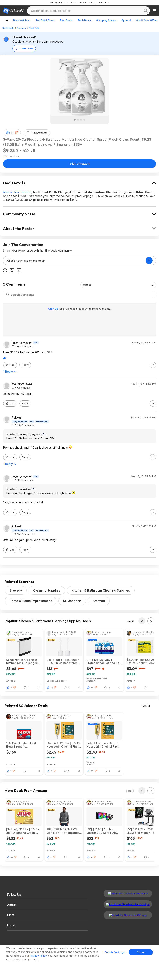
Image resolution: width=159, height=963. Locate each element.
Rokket (16, 417)
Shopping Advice (106, 20)
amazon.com (23, 192)
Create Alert (26, 48)
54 (92, 687)
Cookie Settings (114, 952)
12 (52, 687)
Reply (25, 365)
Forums (21, 28)
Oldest (87, 284)
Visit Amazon (80, 164)
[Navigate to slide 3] (81, 119)
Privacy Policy (38, 955)
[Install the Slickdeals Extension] (128, 893)
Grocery (15, 590)
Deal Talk (34, 28)
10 (11, 857)
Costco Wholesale (56, 680)
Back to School (21, 20)
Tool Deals (66, 20)
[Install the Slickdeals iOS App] (128, 915)
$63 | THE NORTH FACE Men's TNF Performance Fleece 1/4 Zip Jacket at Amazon (62, 831)
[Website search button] (145, 10)
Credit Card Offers (146, 20)
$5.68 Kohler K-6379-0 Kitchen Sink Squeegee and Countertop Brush (22, 661)
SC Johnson (72, 601)
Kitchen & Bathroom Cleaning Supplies (101, 590)
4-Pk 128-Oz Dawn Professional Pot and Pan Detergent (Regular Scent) (104, 661)
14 (12, 132)
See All (130, 621)
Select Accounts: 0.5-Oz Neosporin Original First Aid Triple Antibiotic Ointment (102, 745)
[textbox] (74, 260)
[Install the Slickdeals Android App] (128, 904)
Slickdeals (8, 28)
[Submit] (7, 294)
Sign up (53, 308)
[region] (79, 954)
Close (140, 952)
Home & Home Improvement (30, 601)
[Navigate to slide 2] (78, 119)
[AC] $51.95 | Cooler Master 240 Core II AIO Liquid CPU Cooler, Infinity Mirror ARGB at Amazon (104, 831)
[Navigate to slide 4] (84, 119)
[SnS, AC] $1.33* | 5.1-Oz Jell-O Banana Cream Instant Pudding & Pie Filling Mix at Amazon (22, 831)
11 (131, 857)
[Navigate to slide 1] (74, 119)
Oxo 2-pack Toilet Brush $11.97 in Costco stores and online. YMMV (62, 661)
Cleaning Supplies (46, 590)
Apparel (126, 20)
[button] (16, 132)
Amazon (8, 192)
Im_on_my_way (22, 342)
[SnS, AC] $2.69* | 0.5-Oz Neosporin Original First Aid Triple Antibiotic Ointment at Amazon (63, 745)
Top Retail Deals (45, 20)
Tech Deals (84, 20)
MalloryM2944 (22, 384)
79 (92, 771)
